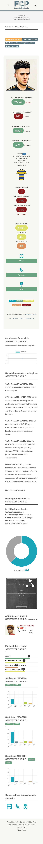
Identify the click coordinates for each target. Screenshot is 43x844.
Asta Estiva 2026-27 (13, 39)
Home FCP (21, 15)
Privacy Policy (21, 830)
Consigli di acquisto (27, 43)
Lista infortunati (12, 46)
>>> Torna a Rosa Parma (25, 318)
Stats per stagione (30, 39)
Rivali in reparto (12, 43)
